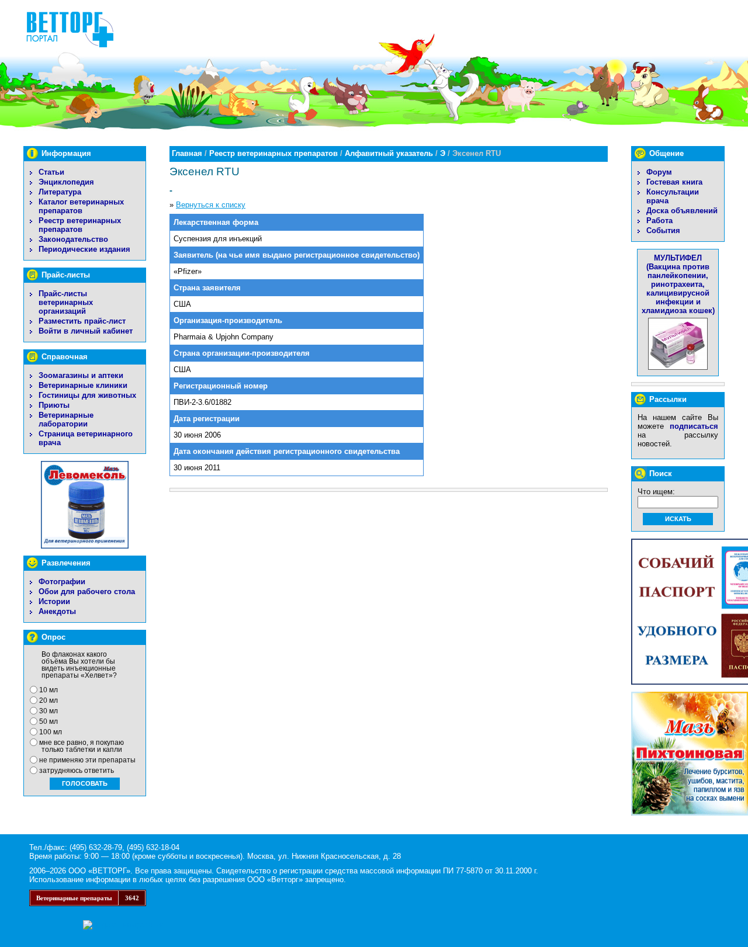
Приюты (54, 405)
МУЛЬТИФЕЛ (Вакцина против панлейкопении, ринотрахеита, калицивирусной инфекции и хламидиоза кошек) (678, 284)
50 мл (48, 721)
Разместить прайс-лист (82, 321)
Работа (659, 220)
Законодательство (73, 239)
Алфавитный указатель (389, 153)
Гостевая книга (674, 182)
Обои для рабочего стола (87, 591)
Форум (659, 172)
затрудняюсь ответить (76, 770)
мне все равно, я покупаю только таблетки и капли (81, 746)
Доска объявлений (682, 210)
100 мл (50, 732)
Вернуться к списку (210, 204)
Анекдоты (57, 611)
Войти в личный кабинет (86, 331)
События (663, 230)
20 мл (48, 700)
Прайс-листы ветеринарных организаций (66, 302)
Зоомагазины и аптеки (81, 375)
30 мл (48, 710)
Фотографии (62, 581)
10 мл (48, 689)
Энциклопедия (66, 182)
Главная (187, 153)
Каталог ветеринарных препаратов (81, 206)
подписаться (694, 426)
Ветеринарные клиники (83, 385)
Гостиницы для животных (87, 395)
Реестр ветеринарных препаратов (80, 225)
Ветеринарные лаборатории (66, 419)
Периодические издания (84, 249)
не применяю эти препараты (87, 760)
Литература (60, 192)
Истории (54, 601)
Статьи (51, 172)
